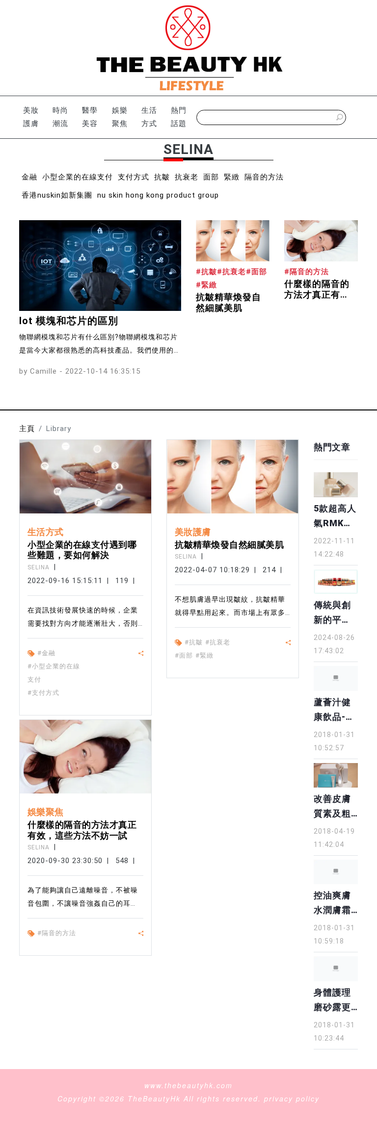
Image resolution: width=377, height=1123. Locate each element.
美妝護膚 (31, 117)
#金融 (46, 653)
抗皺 (162, 177)
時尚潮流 (60, 117)
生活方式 (149, 117)
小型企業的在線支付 (77, 177)
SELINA (38, 567)
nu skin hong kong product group (158, 195)
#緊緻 (204, 655)
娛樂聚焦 (120, 117)
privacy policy (292, 1098)
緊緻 (232, 177)
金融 (29, 177)
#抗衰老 (217, 642)
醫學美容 (90, 117)
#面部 (184, 655)
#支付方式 (43, 692)
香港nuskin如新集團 (57, 195)
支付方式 (133, 177)
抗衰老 (186, 177)
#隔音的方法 (56, 933)
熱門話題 (179, 117)
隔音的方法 (264, 177)
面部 (211, 177)
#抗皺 (194, 642)
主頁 (27, 428)
